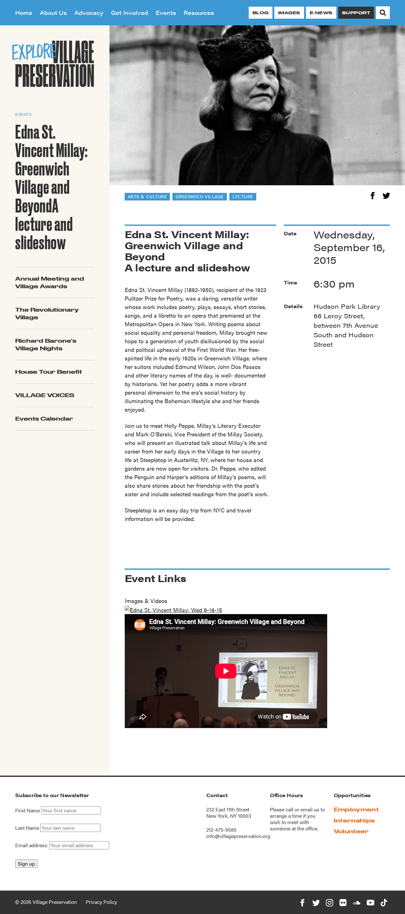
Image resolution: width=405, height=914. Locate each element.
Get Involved (129, 12)
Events (166, 12)
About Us (53, 12)
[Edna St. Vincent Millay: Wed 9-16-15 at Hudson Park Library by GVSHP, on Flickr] (173, 609)
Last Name (27, 828)
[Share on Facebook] (372, 195)
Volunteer (351, 831)
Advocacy (88, 12)
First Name (27, 810)
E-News (321, 12)
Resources (199, 12)
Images (289, 12)
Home (23, 12)
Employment (356, 809)
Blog (260, 12)
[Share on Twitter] (386, 195)
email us (310, 809)
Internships (354, 820)
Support (356, 12)
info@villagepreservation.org (238, 836)
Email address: (32, 845)
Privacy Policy (101, 901)
